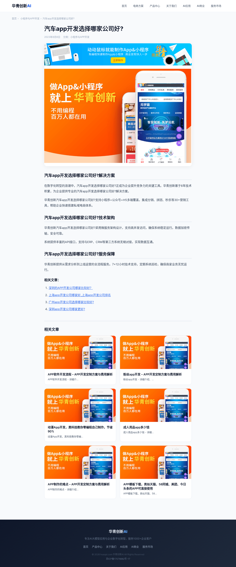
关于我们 (171, 5)
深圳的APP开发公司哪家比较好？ (71, 288)
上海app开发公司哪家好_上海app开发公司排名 (80, 295)
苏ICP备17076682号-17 (118, 558)
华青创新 (21, 6)
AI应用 (187, 5)
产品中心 (155, 5)
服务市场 (216, 5)
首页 (124, 5)
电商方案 (138, 5)
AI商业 (201, 5)
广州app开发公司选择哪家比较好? (71, 302)
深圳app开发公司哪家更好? (67, 309)
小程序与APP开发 (29, 18)
